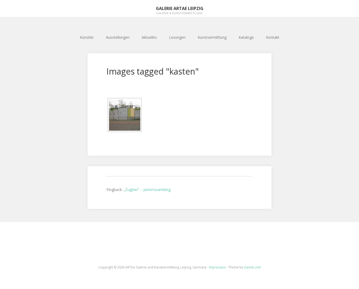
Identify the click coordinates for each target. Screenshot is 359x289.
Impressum (217, 267)
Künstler (87, 37)
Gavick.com (252, 267)
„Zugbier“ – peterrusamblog (147, 189)
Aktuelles (149, 37)
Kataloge (246, 37)
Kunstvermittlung (212, 37)
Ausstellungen (118, 37)
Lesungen (177, 37)
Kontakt (272, 37)
